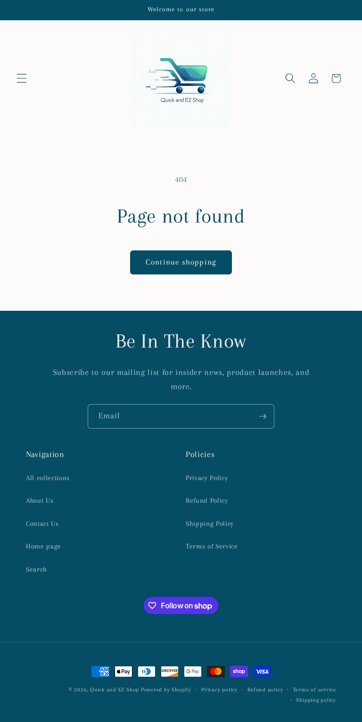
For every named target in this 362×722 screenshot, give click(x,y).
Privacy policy (219, 689)
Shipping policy (316, 700)
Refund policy (265, 689)
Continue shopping (181, 262)
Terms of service (314, 689)
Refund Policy (207, 501)
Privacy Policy (207, 478)
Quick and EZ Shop (114, 689)
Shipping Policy (210, 524)
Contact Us (42, 524)
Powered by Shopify (166, 689)
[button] (21, 78)
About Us (39, 501)
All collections (48, 478)
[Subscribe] (262, 416)
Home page (43, 546)
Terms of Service (212, 546)
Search (36, 569)
